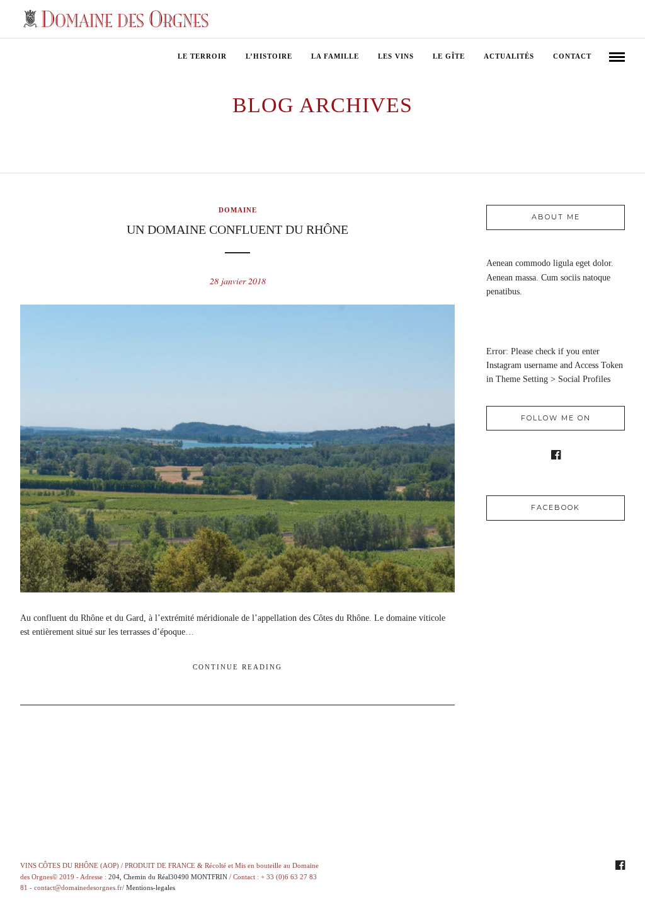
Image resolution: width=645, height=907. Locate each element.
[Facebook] (556, 455)
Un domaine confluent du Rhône (237, 229)
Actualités (509, 56)
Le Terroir (202, 56)
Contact (572, 56)
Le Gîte (449, 56)
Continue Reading (237, 667)
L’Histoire (269, 56)
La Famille (335, 56)
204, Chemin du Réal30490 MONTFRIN (167, 877)
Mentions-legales (150, 887)
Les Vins (396, 56)
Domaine (238, 210)
